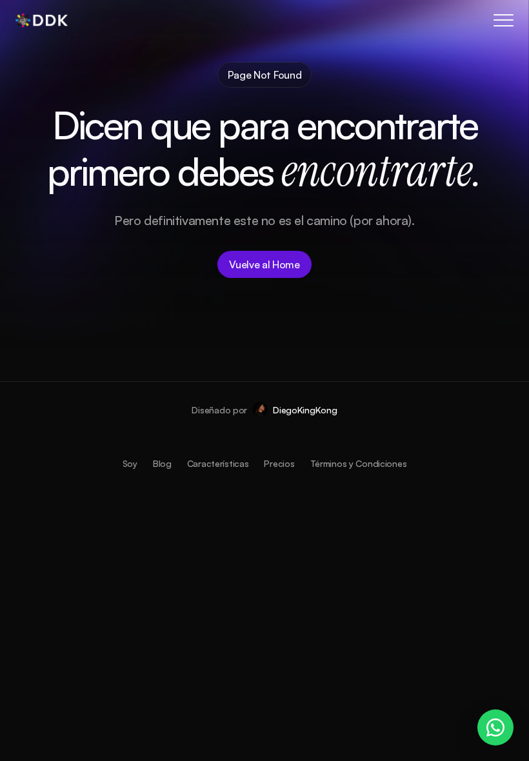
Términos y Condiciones (358, 463)
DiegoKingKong (305, 409)
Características (218, 463)
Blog (162, 463)
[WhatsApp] (495, 727)
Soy (130, 463)
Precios (279, 463)
